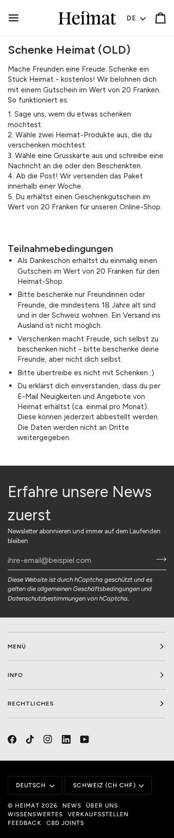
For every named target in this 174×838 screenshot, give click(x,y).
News (71, 805)
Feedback (25, 823)
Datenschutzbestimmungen (47, 598)
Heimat (27, 805)
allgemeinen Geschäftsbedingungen (88, 588)
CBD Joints (65, 823)
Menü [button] (17, 646)
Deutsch (31, 785)
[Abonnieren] (158, 559)
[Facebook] (12, 739)
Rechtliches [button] (31, 703)
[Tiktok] (30, 739)
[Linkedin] (66, 739)
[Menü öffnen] (22, 18)
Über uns (102, 805)
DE (132, 18)
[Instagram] (48, 739)
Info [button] (15, 675)
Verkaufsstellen (98, 814)
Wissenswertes (35, 814)
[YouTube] (84, 739)
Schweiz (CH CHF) (104, 785)
